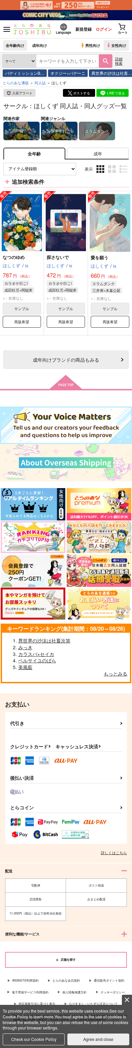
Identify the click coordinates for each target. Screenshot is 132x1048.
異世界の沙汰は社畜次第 (44, 640)
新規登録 (83, 29)
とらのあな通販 (16, 82)
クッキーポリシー (113, 992)
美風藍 (25, 667)
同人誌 (40, 82)
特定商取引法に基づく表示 (37, 1003)
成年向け (39, 45)
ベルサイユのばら (37, 660)
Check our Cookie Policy (34, 1039)
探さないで (58, 257)
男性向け (92, 45)
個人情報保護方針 (74, 992)
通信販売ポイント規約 (109, 980)
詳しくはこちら (114, 852)
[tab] (98, 153)
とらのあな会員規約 (66, 980)
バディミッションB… (24, 73)
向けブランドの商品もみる (66, 359)
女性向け (118, 45)
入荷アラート (22, 93)
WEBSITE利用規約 (25, 980)
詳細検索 (119, 61)
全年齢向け (15, 45)
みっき (25, 647)
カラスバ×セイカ (36, 654)
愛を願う (99, 257)
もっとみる (115, 673)
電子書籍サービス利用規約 (30, 992)
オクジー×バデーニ (67, 73)
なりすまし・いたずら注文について (93, 1003)
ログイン (104, 29)
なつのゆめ (14, 257)
